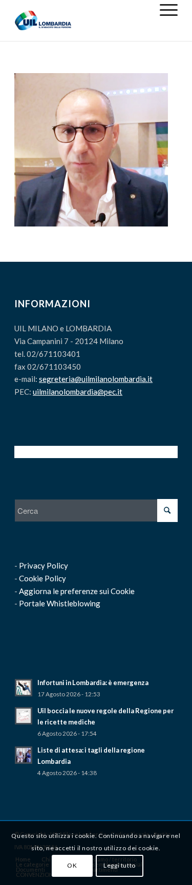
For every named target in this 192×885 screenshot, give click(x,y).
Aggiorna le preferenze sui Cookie (77, 591)
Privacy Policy (43, 565)
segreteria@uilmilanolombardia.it (96, 378)
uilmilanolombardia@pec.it (77, 391)
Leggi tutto (119, 865)
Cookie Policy (42, 578)
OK (72, 865)
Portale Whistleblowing (59, 603)
